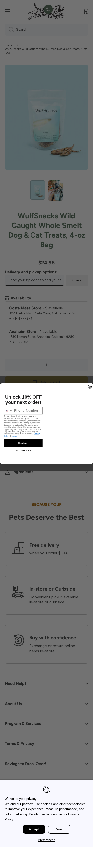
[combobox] (8, 410)
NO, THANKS (23, 450)
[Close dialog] (90, 386)
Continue (23, 443)
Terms (14, 436)
